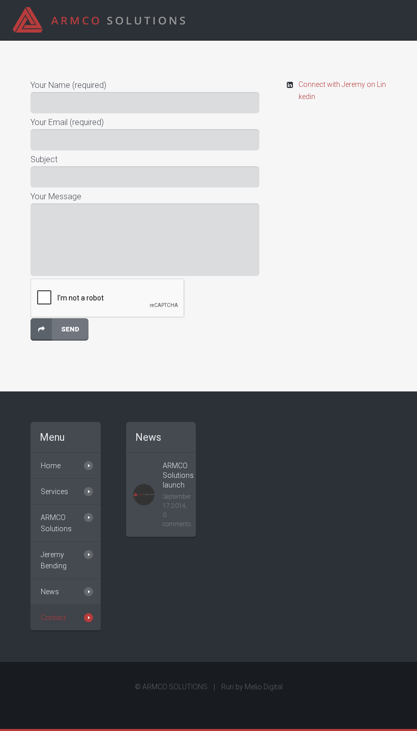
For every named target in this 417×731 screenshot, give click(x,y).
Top (393, 707)
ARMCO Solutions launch (178, 475)
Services (54, 492)
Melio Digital (264, 687)
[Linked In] (208, 704)
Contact (53, 618)
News (50, 592)
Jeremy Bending (54, 560)
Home (51, 466)
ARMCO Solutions (56, 523)
